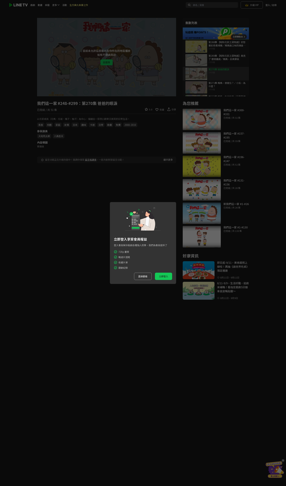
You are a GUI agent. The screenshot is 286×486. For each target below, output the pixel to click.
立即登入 (163, 276)
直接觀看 (142, 276)
